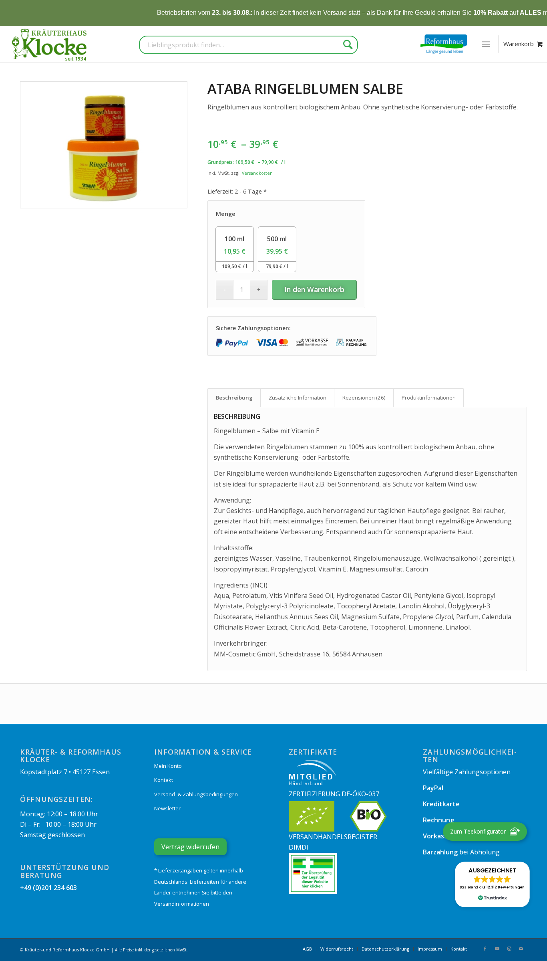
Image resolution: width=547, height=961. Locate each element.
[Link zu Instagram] (509, 949)
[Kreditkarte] (272, 342)
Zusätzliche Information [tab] (297, 397)
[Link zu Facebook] (485, 949)
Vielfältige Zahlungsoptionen (467, 771)
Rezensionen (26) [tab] (364, 397)
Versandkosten (257, 173)
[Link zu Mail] (521, 949)
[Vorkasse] (312, 342)
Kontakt (163, 779)
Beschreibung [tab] (234, 397)
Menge (225, 214)
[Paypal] (232, 342)
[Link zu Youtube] (497, 949)
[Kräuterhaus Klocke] (50, 44)
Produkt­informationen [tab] (429, 397)
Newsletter (167, 808)
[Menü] (486, 44)
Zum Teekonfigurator (478, 831)
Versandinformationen (181, 903)
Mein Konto (168, 765)
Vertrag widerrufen (190, 846)
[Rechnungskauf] (352, 342)
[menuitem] (486, 44)
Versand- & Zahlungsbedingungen (196, 794)
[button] (492, 884)
